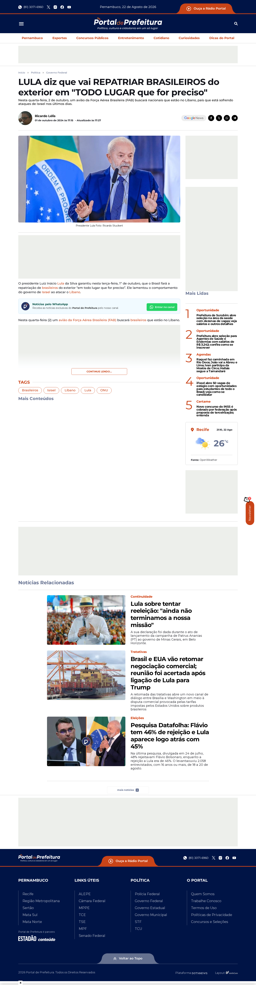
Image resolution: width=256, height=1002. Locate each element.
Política (35, 72)
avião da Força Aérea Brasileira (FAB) (87, 320)
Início (21, 72)
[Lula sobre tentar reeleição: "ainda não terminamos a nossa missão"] (86, 620)
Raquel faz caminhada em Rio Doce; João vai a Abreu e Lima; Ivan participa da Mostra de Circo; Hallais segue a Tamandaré (216, 365)
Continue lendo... (99, 371)
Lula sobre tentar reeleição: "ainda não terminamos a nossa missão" (161, 614)
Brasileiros (30, 390)
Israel (46, 292)
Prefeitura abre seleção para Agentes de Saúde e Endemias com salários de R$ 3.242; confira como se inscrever (216, 342)
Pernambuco (32, 38)
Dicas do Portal (221, 38)
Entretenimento (131, 38)
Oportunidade (207, 310)
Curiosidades (189, 38)
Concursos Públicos (92, 38)
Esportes (59, 38)
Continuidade (141, 596)
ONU (104, 390)
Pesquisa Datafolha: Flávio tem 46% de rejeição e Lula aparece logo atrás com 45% (170, 736)
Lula (60, 283)
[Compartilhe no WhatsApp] (227, 118)
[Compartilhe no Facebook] (211, 118)
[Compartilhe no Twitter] (219, 118)
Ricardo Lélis (45, 116)
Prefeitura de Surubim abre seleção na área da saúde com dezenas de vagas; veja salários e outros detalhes (216, 319)
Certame (203, 401)
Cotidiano (161, 38)
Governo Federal (56, 72)
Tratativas (139, 651)
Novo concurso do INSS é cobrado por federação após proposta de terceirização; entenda (216, 411)
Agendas (203, 354)
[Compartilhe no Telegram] (235, 118)
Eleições (137, 718)
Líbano (74, 292)
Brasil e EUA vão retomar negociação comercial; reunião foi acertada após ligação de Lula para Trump (168, 673)
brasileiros (50, 288)
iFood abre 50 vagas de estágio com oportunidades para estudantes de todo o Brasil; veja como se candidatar (216, 389)
